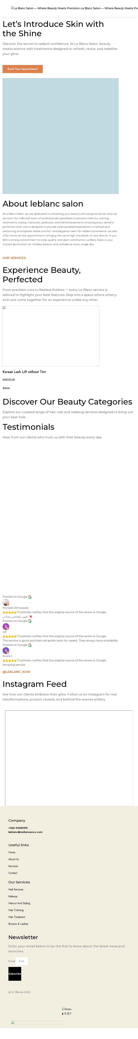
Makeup (13, 896)
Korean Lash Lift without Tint (24, 371)
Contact (12, 873)
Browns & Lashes (18, 924)
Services (13, 866)
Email (11, 961)
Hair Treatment (16, 917)
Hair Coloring (16, 910)
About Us (13, 859)
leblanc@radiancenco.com (25, 832)
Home (11, 852)
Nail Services (15, 889)
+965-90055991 (18, 828)
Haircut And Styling (19, 903)
